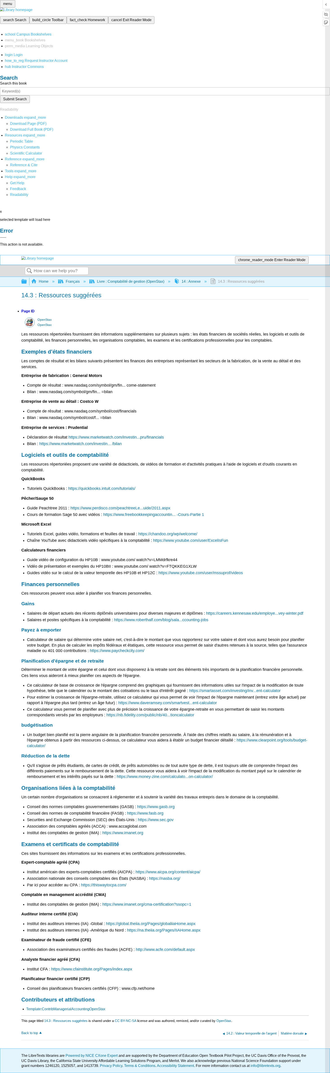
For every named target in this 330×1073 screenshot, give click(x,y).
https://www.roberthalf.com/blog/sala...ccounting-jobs (161, 620)
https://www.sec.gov (156, 820)
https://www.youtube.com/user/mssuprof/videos (200, 573)
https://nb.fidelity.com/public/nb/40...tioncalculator (150, 715)
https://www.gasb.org (156, 806)
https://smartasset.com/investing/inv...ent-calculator (235, 690)
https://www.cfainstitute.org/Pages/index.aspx (91, 969)
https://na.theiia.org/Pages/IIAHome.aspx (163, 930)
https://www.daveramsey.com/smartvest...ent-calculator (167, 703)
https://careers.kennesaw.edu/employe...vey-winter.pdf (254, 613)
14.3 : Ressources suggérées (66, 1021)
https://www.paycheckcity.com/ (117, 650)
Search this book (13, 83)
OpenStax (44, 319)
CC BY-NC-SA (126, 1021)
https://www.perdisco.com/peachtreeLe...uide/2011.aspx (120, 508)
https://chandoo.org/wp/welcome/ (167, 534)
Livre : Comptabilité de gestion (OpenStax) (130, 281)
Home (43, 281)
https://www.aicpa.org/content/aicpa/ (168, 872)
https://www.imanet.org (122, 833)
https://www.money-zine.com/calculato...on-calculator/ (165, 776)
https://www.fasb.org (145, 813)
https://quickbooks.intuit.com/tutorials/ (101, 488)
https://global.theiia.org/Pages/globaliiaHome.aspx (151, 923)
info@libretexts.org (265, 1066)
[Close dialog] (3, 237)
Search (29, 271)
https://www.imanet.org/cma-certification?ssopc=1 (146, 904)
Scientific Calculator (26, 153)
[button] (18, 189)
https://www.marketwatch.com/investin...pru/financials (116, 437)
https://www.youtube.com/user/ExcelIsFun (190, 540)
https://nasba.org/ (164, 878)
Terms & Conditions (139, 1066)
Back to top (29, 1033)
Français (73, 281)
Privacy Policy (111, 1066)
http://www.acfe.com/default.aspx (165, 949)
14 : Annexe (191, 281)
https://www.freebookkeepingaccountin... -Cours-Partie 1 (153, 514)
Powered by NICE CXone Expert (92, 1055)
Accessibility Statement (175, 1066)
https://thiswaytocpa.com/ (103, 885)
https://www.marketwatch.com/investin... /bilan (80, 443)
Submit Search (15, 99)
